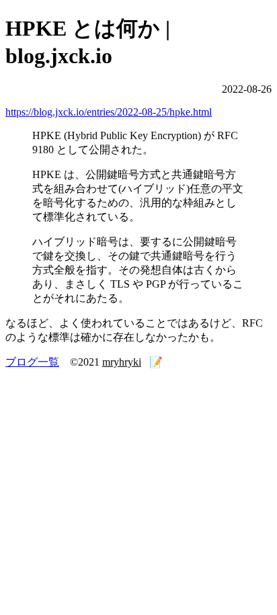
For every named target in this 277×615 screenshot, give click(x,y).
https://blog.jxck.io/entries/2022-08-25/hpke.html (108, 112)
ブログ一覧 (32, 362)
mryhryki (121, 362)
